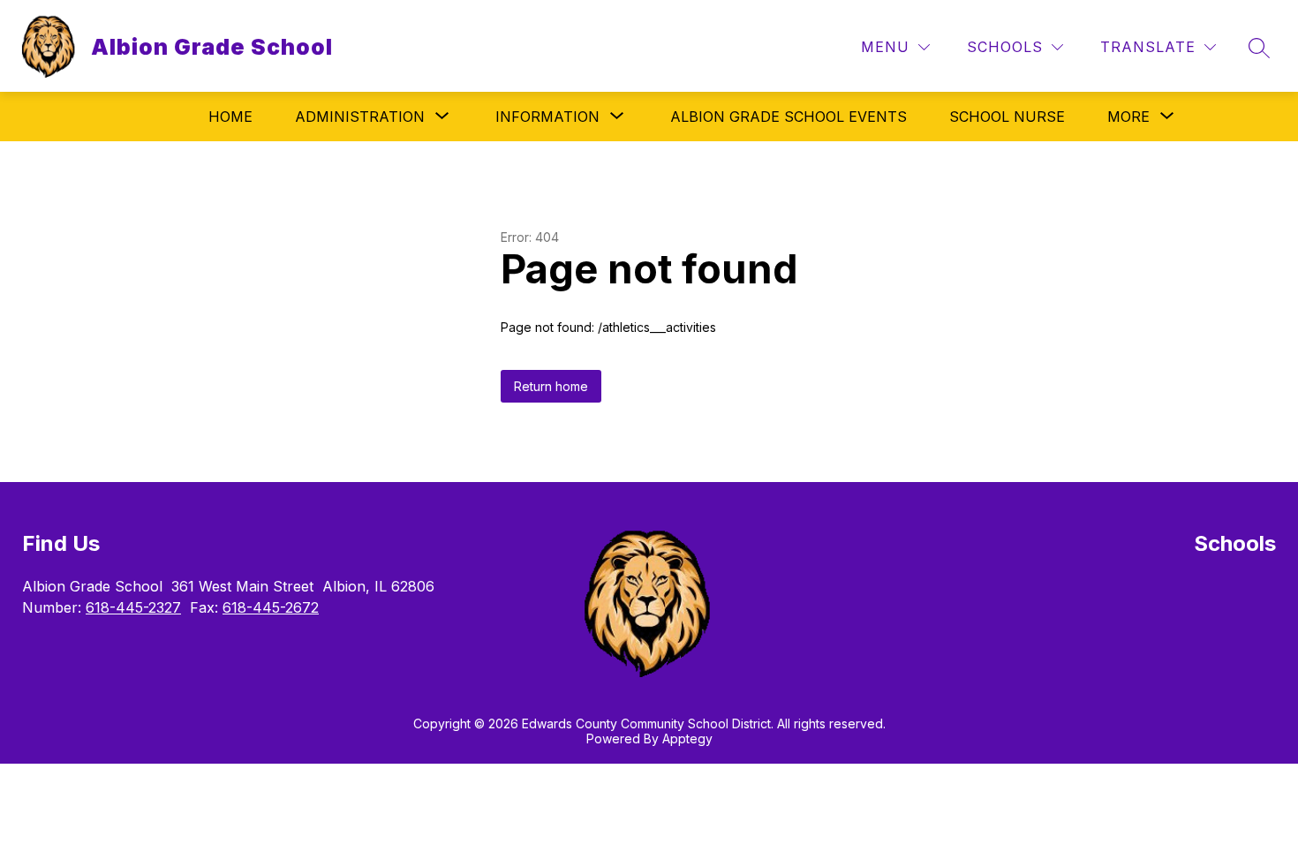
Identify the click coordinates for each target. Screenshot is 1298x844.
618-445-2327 (133, 607)
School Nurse (1007, 116)
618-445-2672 (271, 607)
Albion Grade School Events (788, 116)
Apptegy (687, 738)
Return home (551, 386)
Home (230, 116)
